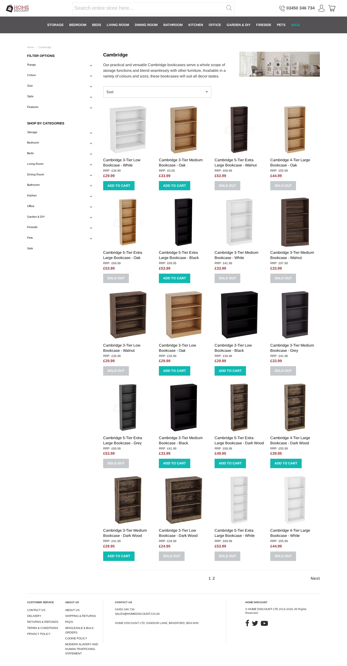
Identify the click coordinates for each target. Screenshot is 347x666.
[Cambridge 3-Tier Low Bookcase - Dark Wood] (183, 500)
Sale (295, 25)
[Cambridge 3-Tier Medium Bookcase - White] (239, 222)
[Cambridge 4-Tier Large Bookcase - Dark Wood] (295, 407)
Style (30, 96)
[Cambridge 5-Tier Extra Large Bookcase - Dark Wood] (239, 407)
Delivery (34, 616)
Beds (96, 25)
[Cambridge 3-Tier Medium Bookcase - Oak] (183, 129)
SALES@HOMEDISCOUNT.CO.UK (137, 613)
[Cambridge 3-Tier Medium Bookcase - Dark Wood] (128, 500)
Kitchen (195, 25)
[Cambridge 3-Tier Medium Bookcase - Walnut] (295, 222)
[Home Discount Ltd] (17, 8)
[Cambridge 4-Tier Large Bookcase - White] (295, 500)
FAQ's (69, 622)
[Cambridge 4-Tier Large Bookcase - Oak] (295, 129)
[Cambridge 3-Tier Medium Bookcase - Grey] (295, 315)
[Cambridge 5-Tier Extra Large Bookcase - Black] (183, 222)
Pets (281, 25)
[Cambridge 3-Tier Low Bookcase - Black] (239, 315)
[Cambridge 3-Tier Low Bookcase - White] (128, 129)
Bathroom (173, 25)
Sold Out (227, 185)
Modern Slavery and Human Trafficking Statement (81, 649)
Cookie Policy (76, 638)
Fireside (263, 25)
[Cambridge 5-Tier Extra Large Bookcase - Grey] (128, 407)
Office (215, 25)
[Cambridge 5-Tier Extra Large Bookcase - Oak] (128, 222)
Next (315, 578)
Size (30, 85)
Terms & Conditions (42, 628)
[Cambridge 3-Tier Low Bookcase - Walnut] (128, 315)
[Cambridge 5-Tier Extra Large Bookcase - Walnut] (239, 129)
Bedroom (77, 25)
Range (31, 64)
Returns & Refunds (42, 622)
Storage (55, 25)
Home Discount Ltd (263, 609)
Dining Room (146, 25)
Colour (31, 75)
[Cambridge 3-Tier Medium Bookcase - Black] (183, 407)
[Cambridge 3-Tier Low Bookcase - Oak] (183, 315)
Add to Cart (118, 185)
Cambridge (44, 47)
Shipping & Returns (80, 616)
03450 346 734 (300, 8)
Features (32, 107)
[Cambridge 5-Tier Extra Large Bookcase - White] (239, 500)
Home (30, 47)
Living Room (118, 25)
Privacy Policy (39, 634)
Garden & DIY (238, 25)
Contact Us (36, 610)
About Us (72, 610)
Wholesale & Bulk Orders (79, 630)
